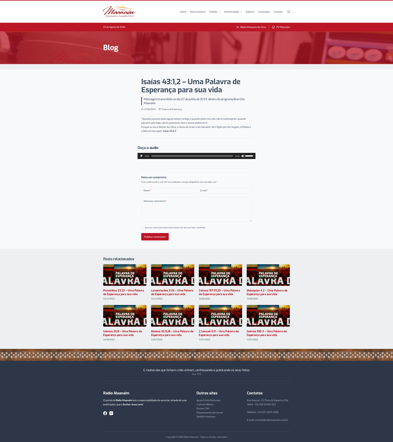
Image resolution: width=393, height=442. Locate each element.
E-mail (204, 190)
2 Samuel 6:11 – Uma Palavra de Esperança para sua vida (219, 333)
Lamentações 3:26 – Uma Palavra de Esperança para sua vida (172, 292)
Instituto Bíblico (205, 404)
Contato (278, 11)
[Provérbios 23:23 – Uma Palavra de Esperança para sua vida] (124, 275)
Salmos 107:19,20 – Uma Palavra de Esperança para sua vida (219, 292)
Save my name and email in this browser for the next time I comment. (175, 227)
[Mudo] (242, 155)
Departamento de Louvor (209, 412)
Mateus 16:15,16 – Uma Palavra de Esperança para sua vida (172, 333)
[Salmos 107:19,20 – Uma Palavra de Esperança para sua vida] (220, 275)
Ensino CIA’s (203, 408)
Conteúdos (264, 11)
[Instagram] (111, 413)
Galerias (250, 11)
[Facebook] (105, 413)
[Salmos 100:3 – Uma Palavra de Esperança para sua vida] (268, 316)
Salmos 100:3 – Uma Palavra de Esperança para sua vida (267, 333)
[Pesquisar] (288, 11)
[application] (196, 156)
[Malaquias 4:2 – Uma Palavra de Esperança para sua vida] (268, 275)
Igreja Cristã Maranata (208, 400)
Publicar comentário (155, 236)
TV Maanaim (283, 27)
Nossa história (197, 11)
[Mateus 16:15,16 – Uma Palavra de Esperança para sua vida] (172, 316)
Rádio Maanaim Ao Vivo (253, 27)
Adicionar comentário (155, 201)
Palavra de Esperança (172, 109)
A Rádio (213, 11)
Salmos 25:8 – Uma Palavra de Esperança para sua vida (122, 333)
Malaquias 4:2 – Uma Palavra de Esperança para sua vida (267, 292)
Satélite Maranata (205, 416)
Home (183, 11)
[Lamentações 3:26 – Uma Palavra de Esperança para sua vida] (172, 275)
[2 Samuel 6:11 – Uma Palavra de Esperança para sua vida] (220, 316)
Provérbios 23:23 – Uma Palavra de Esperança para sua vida (123, 292)
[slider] (249, 155)
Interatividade (231, 11)
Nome (147, 190)
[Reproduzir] (141, 155)
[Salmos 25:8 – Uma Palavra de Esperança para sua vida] (124, 316)
